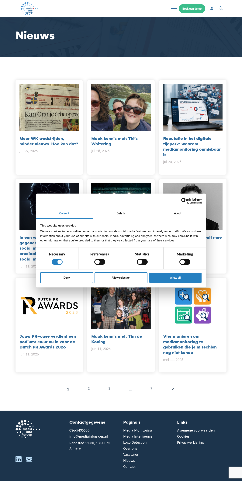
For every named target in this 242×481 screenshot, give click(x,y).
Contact (129, 466)
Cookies (183, 436)
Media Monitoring (137, 430)
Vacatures (131, 454)
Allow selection (121, 277)
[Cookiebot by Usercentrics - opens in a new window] (185, 201)
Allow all (175, 277)
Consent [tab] (64, 213)
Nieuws (129, 460)
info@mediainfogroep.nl (88, 436)
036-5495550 (79, 430)
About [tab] (178, 213)
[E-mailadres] (29, 460)
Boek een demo (192, 8)
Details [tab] (121, 213)
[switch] (99, 262)
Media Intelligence (137, 436)
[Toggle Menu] (174, 8)
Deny (67, 277)
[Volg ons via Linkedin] (19, 460)
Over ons (130, 448)
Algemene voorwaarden (196, 430)
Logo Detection (135, 442)
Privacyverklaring (190, 442)
